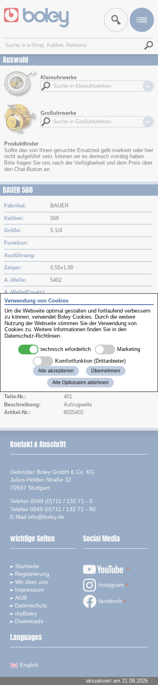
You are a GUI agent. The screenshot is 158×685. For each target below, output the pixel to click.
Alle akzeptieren (56, 371)
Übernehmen (105, 371)
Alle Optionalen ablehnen (80, 382)
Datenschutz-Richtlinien (32, 336)
